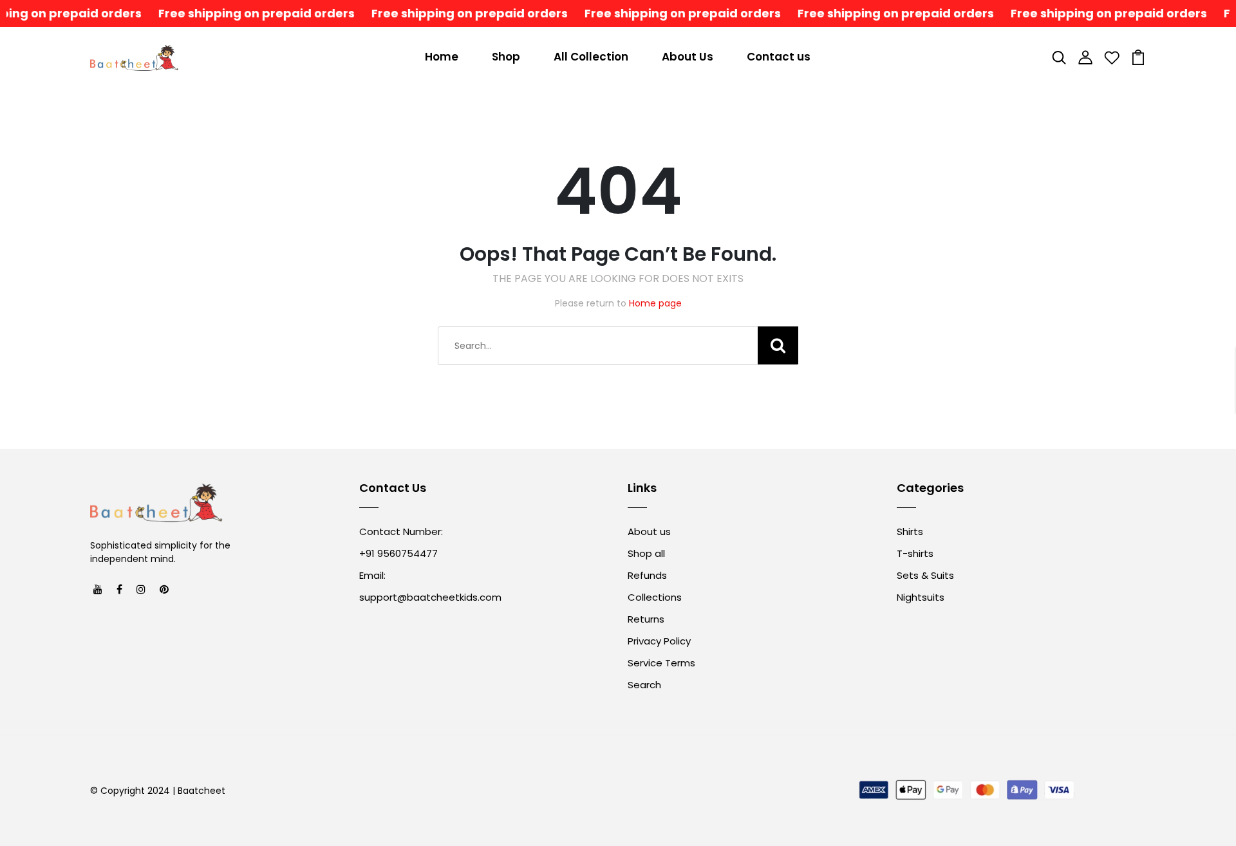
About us (649, 531)
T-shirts (915, 553)
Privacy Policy (659, 641)
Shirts (910, 531)
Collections (655, 597)
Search (644, 684)
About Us (687, 56)
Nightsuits (920, 597)
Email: (372, 575)
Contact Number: (401, 531)
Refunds (647, 575)
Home (441, 56)
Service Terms (661, 663)
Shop (506, 56)
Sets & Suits (925, 575)
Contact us (778, 56)
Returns (646, 619)
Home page (655, 303)
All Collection (591, 56)
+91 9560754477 (398, 553)
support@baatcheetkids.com (430, 597)
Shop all (646, 553)
